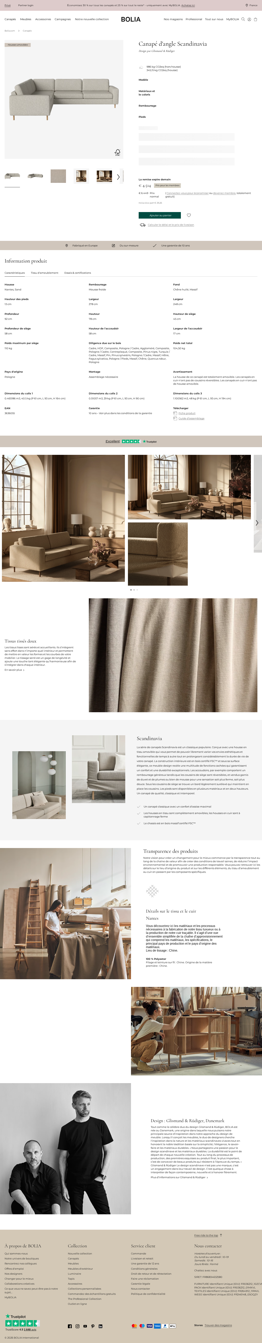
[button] (131, 590)
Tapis (71, 1278)
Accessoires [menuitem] (43, 19)
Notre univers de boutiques (22, 1258)
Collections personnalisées (84, 1288)
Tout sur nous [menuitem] (214, 19)
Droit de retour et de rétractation (151, 1273)
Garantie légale (140, 1283)
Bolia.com (10, 30)
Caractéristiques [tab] (15, 272)
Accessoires (75, 1283)
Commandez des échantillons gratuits (92, 1293)
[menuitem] (243, 19)
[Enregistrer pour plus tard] (189, 215)
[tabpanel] (131, 355)
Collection (77, 1246)
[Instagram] (77, 1326)
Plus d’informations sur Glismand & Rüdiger (178, 1177)
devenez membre (224, 193)
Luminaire (74, 1273)
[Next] (118, 177)
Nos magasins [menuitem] (173, 19)
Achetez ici (188, 5)
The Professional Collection (84, 1298)
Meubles (73, 1263)
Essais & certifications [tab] (77, 272)
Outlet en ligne (77, 1303)
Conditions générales (144, 1268)
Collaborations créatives (19, 1283)
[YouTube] (85, 1326)
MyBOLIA (10, 1297)
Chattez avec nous (205, 1270)
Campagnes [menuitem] (63, 19)
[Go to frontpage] (131, 19)
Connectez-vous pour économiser (188, 193)
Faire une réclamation (145, 1278)
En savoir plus (13, 669)
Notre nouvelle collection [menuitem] (92, 19)
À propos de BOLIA (23, 1246)
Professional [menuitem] (194, 19)
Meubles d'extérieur (80, 1268)
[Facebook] (70, 1326)
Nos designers (13, 1273)
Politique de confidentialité (148, 1293)
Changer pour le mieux (19, 1278)
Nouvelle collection (80, 1253)
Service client (143, 1246)
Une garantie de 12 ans (145, 1263)
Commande (138, 1253)
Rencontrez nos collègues (21, 1263)
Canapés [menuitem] (10, 19)
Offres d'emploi (14, 1268)
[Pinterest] (93, 1326)
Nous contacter (140, 1288)
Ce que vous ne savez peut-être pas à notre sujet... (31, 1290)
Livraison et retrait (142, 1258)
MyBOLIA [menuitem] (232, 19)
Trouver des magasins (218, 1325)
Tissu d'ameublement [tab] (44, 272)
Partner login (25, 5)
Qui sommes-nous (16, 1253)
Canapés (27, 30)
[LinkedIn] (100, 1326)
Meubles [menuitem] (25, 19)
